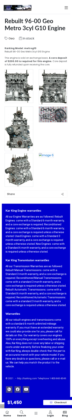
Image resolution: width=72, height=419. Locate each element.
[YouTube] (26, 388)
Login (50, 415)
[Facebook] (17, 388)
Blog (65, 415)
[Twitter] (9, 388)
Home (7, 415)
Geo (11, 38)
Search (21, 415)
